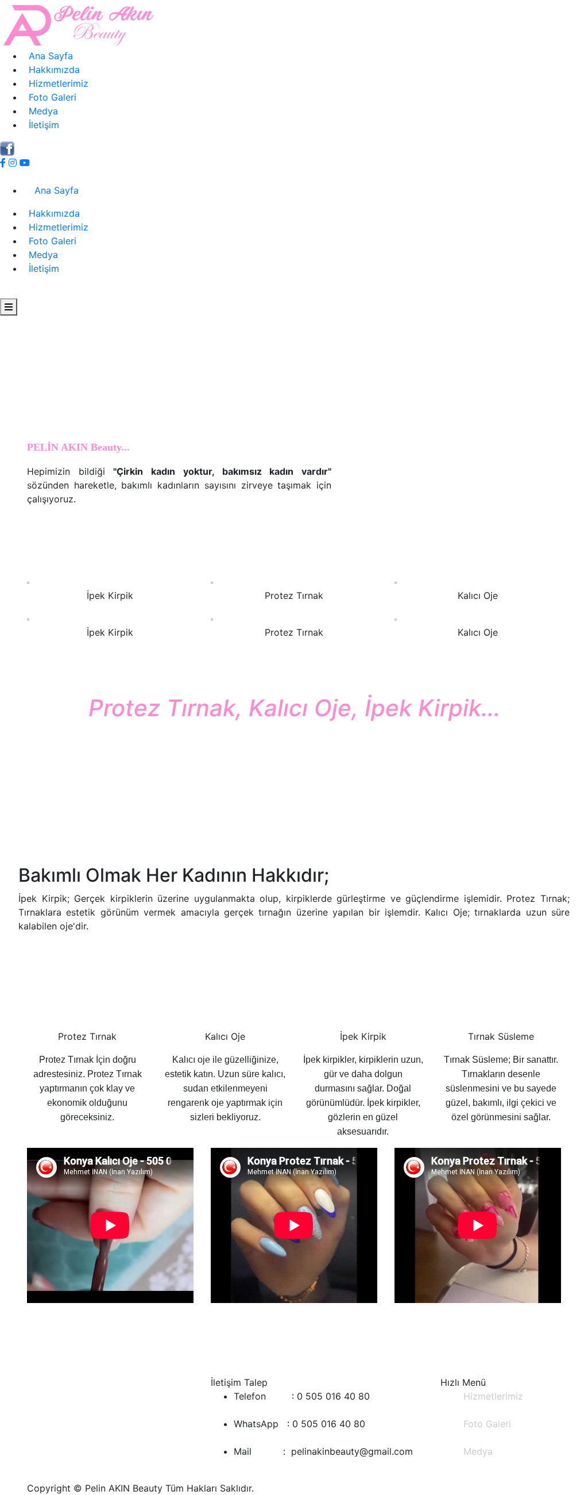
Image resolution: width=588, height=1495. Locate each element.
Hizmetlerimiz (55, 83)
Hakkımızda (51, 69)
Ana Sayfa (48, 56)
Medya (40, 111)
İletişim (41, 124)
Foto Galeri (49, 97)
